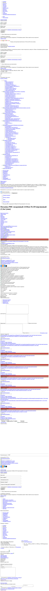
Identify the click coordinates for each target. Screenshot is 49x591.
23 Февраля (5, 173)
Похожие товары (3, 234)
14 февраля (5, 175)
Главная (4, 1)
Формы (4, 506)
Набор (1, 228)
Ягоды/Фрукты (11, 139)
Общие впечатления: (32, 323)
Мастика (4, 508)
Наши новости (3, 181)
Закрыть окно (3, 38)
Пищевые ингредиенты (7, 504)
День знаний (5, 178)
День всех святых (6, 174)
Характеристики (3, 231)
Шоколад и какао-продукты (8, 507)
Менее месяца (6, 303)
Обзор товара (3, 227)
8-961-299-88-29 (3, 556)
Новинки (5, 3)
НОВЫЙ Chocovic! (7, 179)
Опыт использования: (4, 297)
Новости (4, 9)
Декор (4, 498)
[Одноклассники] (3, 266)
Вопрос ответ (5, 7)
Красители (5, 502)
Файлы (1, 236)
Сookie (11, 553)
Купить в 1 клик (11, 260)
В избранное (3, 343)
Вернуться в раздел (4, 226)
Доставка (5, 5)
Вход (4, 16)
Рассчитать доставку (14, 262)
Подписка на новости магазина (6, 187)
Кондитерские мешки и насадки (9, 501)
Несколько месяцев (7, 299)
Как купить (5, 11)
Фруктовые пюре (12, 138)
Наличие (2, 235)
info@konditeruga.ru (4, 46)
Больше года (5, 301)
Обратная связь (3, 555)
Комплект (2, 229)
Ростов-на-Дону (8, 69)
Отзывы (4, 6)
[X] (6, 266)
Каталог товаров (3, 78)
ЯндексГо (2, 183)
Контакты (5, 10)
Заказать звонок (3, 19)
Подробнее (2, 341)
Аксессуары (2, 232)
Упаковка (5, 505)
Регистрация (5, 17)
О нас (4, 12)
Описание (2, 230)
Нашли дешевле (11, 261)
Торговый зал (3, 422)
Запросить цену (11, 588)
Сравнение (9, 342)
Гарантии (5, 13)
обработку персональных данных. (14, 29)
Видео (1, 238)
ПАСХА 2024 (5, 170)
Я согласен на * (12, 577)
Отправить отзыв (43, 332)
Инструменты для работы (8, 499)
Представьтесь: (26, 332)
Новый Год (5, 172)
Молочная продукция (7, 503)
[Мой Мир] (4, 266)
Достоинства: (3, 313)
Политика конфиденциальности (9, 14)
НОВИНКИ (5, 171)
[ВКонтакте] (1, 266)
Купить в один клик (14, 578)
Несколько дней (6, 300)
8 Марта (4, 177)
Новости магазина (5, 191)
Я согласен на (12, 29)
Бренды (4, 4)
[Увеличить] (14, 241)
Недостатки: (2, 323)
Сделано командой (4, 550)
